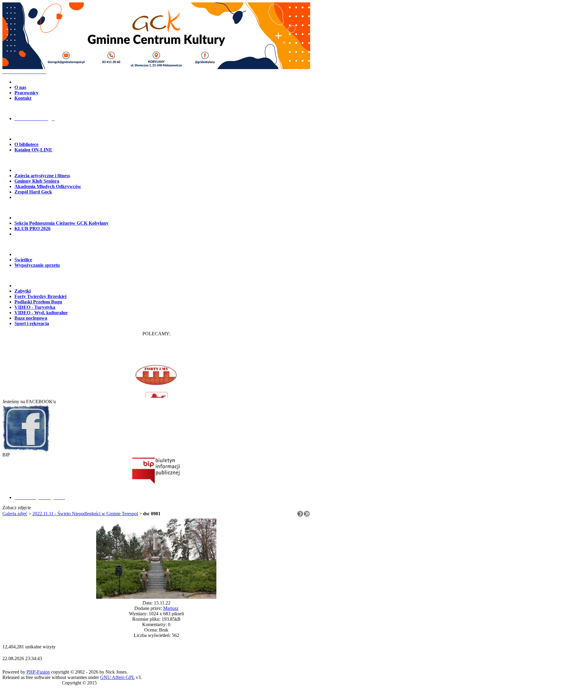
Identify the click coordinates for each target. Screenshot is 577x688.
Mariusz (171, 608)
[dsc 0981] (156, 597)
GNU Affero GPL (117, 677)
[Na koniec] (307, 515)
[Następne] (300, 515)
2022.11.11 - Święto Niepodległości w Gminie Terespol (85, 513)
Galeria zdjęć (14, 513)
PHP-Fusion (38, 671)
